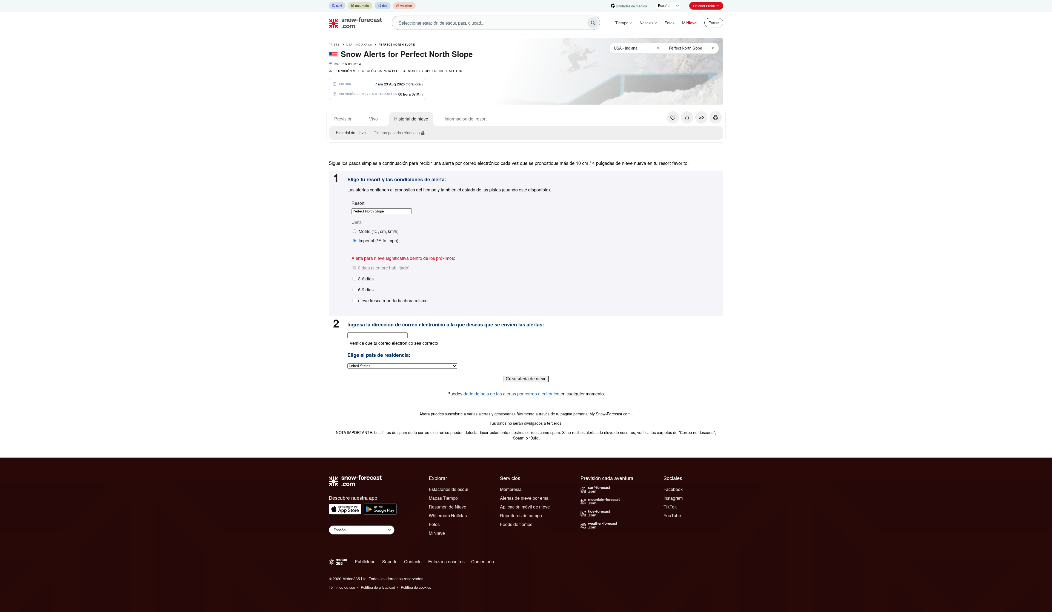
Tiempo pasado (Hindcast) (397, 132)
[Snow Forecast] (354, 22)
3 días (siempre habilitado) (384, 268)
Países (334, 45)
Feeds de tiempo (516, 524)
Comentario (482, 561)
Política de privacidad (378, 587)
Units (356, 222)
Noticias (646, 22)
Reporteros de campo (521, 515)
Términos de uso (342, 587)
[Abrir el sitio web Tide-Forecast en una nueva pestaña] (383, 5)
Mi (689, 22)
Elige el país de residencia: (378, 355)
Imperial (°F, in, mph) (378, 240)
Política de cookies (416, 587)
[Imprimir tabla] (716, 117)
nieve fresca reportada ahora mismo (393, 300)
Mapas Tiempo (443, 498)
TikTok (670, 507)
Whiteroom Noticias (448, 515)
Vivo (373, 119)
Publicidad (365, 561)
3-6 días (366, 278)
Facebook (673, 489)
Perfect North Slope (397, 45)
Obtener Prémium (706, 5)
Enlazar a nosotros (446, 561)
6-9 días (366, 289)
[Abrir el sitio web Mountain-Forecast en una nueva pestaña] (360, 5)
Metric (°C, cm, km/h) (379, 231)
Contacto (413, 561)
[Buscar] (592, 22)
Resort (357, 203)
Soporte (390, 561)
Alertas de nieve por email (525, 498)
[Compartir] (701, 117)
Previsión (343, 119)
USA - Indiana (359, 45)
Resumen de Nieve (447, 507)
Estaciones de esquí (448, 489)
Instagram (673, 498)
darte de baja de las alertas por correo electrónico (511, 393)
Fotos (669, 22)
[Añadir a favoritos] (673, 117)
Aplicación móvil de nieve (525, 507)
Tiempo (621, 22)
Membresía (511, 489)
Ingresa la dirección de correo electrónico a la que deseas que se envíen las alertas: (445, 324)
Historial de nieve (411, 119)
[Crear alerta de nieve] (687, 117)
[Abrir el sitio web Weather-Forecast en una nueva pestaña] (404, 5)
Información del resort (466, 119)
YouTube (672, 515)
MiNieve (437, 533)
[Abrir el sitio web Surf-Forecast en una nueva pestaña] (337, 5)
